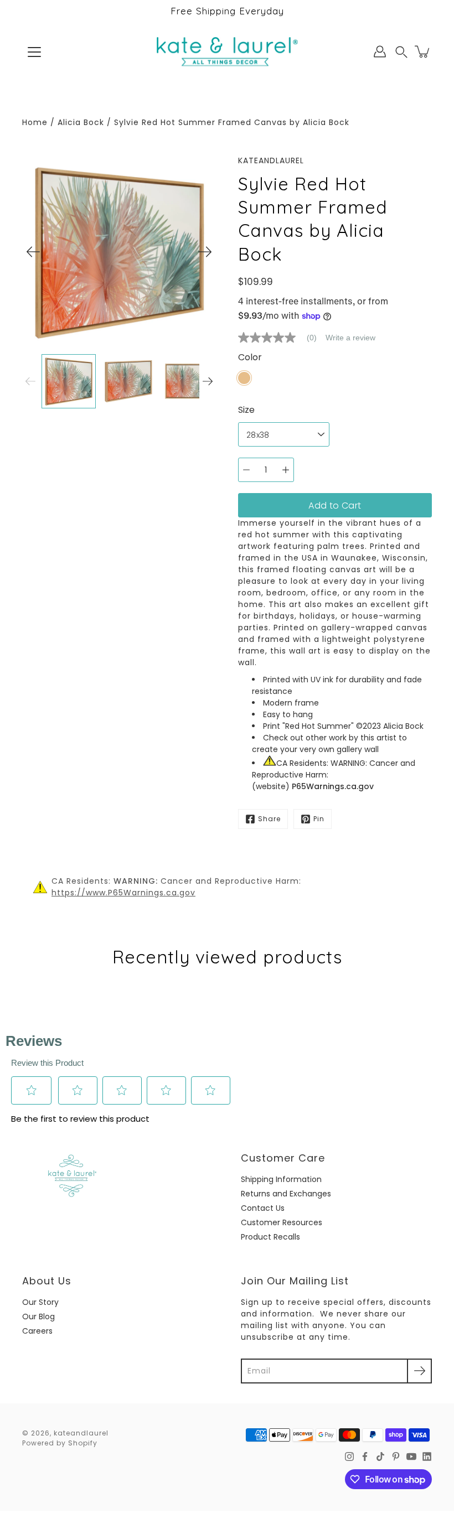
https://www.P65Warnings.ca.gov (123, 892)
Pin (318, 818)
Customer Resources (281, 1222)
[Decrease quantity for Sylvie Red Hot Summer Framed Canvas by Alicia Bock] (246, 470)
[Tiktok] (380, 1456)
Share (269, 818)
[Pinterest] (396, 1456)
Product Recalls (270, 1236)
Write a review (350, 337)
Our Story (40, 1302)
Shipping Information (281, 1179)
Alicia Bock (81, 122)
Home (35, 122)
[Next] (205, 252)
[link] (282, 337)
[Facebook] (365, 1456)
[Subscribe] (419, 1371)
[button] (401, 52)
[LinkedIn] (427, 1456)
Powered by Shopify (59, 1443)
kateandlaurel (81, 1433)
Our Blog (38, 1316)
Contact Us (263, 1208)
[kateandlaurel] (227, 51)
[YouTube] (411, 1456)
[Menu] (34, 52)
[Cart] (423, 51)
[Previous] (33, 252)
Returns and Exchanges (286, 1193)
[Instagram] (349, 1456)
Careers (37, 1330)
